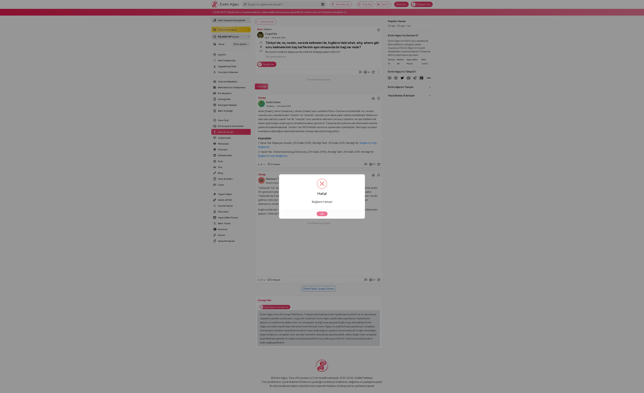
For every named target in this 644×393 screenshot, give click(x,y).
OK (322, 213)
